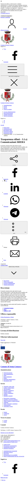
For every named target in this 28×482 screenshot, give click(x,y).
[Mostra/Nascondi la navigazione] (12, 70)
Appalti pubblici (7, 391)
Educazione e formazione (10, 398)
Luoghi (5, 420)
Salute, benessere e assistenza (10, 403)
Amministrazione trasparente (10, 451)
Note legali (6, 453)
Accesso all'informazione (9, 112)
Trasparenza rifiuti (8, 133)
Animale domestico (8, 114)
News (5, 309)
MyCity (3, 480)
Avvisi (5, 415)
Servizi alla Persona (8, 113)
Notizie (5, 412)
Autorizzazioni (7, 405)
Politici (5, 378)
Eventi (5, 422)
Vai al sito (3, 340)
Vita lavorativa (7, 389)
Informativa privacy (8, 452)
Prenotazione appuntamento (10, 445)
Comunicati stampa (8, 308)
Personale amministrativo (9, 379)
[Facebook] (4, 121)
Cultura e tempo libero (9, 387)
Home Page (6, 127)
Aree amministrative (8, 374)
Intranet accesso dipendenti (7, 432)
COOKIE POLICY (5, 13)
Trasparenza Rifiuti (8, 131)
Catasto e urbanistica (8, 393)
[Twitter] (4, 122)
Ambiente (6, 402)
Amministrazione (8, 129)
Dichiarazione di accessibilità (10, 455)
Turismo (5, 394)
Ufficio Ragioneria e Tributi (7, 317)
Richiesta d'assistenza (9, 448)
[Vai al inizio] (1, 345)
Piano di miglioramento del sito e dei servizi (14, 456)
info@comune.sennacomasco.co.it (12, 440)
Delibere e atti (7, 310)
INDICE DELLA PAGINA (14, 266)
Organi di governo (8, 372)
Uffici (5, 375)
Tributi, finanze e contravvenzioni (11, 401)
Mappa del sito (4, 477)
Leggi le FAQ (7, 444)
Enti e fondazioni (8, 376)
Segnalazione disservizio (9, 447)
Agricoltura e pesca (8, 406)
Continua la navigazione (6, 15)
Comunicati (6, 413)
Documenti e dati (8, 130)
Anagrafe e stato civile (9, 386)
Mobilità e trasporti (8, 396)
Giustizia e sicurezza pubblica (11, 399)
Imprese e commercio (9, 390)
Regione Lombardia (5, 17)
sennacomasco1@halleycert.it (10, 442)
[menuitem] (5, 181)
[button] (8, 105)
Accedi (2, 125)
